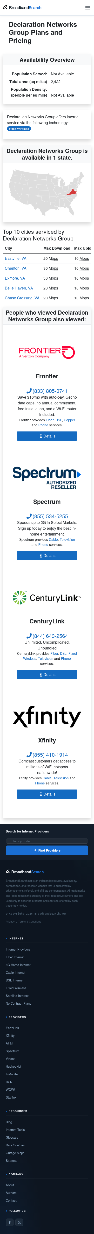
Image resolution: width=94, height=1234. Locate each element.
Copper (69, 419)
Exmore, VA (15, 278)
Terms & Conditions (29, 921)
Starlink (11, 1097)
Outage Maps (15, 1152)
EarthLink (12, 1027)
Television (67, 539)
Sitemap (11, 1160)
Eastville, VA (16, 258)
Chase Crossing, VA (22, 298)
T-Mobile (12, 1074)
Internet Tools (15, 1129)
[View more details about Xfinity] (47, 716)
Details (49, 436)
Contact (11, 1200)
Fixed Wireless (19, 129)
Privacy (10, 921)
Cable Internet (15, 972)
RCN (9, 1081)
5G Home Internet (18, 964)
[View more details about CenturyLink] (47, 597)
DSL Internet (14, 980)
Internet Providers (18, 949)
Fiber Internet (15, 957)
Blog (9, 1122)
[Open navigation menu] (87, 7)
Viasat (10, 1058)
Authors (11, 1192)
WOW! (10, 1089)
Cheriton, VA (16, 268)
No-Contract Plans (18, 1003)
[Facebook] (9, 1222)
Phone (43, 425)
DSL (58, 419)
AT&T (10, 1043)
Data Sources (15, 1145)
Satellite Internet (17, 995)
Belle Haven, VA (19, 288)
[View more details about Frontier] (47, 352)
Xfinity (10, 1035)
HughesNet (13, 1066)
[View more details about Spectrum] (47, 478)
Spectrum (12, 1051)
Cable (53, 539)
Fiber (50, 419)
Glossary (12, 1137)
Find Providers (49, 850)
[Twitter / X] (19, 1222)
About (10, 1185)
